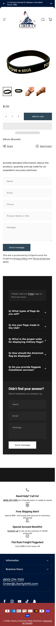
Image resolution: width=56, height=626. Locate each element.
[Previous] (4, 3)
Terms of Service (41, 258)
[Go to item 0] (7, 91)
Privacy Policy (20, 258)
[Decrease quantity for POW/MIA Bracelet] (6, 116)
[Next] (51, 3)
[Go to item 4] (40, 91)
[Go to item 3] (29, 91)
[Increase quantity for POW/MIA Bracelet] (18, 116)
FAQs (31, 294)
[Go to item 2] (18, 91)
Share (10, 146)
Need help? (46, 146)
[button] (27, 126)
